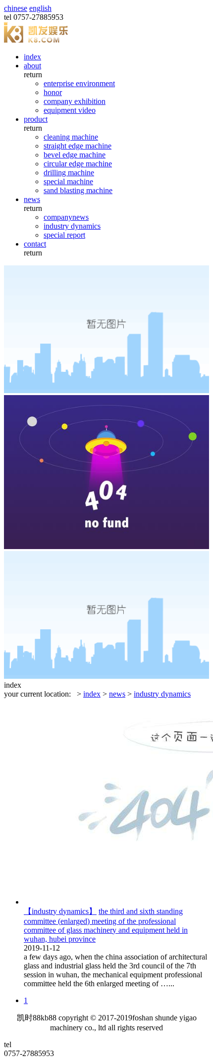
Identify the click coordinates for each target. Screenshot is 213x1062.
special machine (68, 181)
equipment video (70, 110)
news (32, 199)
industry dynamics (72, 226)
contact (35, 244)
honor (53, 92)
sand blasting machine (78, 190)
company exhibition (75, 101)
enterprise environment (79, 83)
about (32, 65)
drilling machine (69, 172)
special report (64, 235)
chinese (15, 8)
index (32, 56)
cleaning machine (71, 137)
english (40, 8)
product (36, 119)
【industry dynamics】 (60, 911)
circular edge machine (78, 163)
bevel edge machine (75, 155)
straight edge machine (77, 146)
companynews (66, 217)
